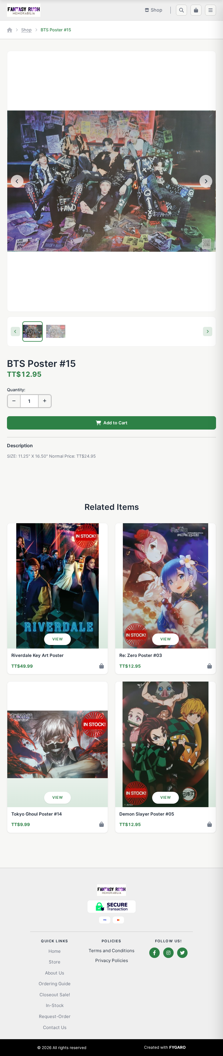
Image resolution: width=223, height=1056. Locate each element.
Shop (26, 29)
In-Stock (55, 1005)
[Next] (207, 331)
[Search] (181, 10)
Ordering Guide (55, 983)
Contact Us (54, 1027)
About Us (54, 973)
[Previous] (15, 331)
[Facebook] (154, 953)
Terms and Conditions (111, 950)
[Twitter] (182, 953)
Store (54, 962)
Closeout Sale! (54, 994)
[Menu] (210, 10)
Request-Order (55, 1016)
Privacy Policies (111, 960)
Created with (165, 1047)
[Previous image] (17, 181)
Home (54, 951)
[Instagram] (168, 953)
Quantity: (16, 389)
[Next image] (205, 181)
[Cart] (196, 10)
